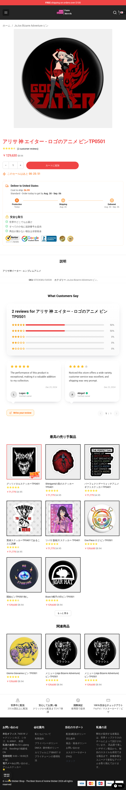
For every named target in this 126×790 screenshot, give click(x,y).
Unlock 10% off (7, 775)
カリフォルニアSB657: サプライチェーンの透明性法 (48, 756)
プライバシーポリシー (46, 743)
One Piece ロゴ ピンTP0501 (98, 540)
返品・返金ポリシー (76, 743)
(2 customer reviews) (27, 148)
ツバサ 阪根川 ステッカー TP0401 (62, 540)
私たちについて (43, 734)
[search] (115, 13)
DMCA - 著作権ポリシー (47, 747)
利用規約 (39, 738)
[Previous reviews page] (101, 413)
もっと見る (63, 613)
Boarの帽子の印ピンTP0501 (59, 596)
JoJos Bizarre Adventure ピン (31, 25)
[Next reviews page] (116, 413)
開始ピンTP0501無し (17, 596)
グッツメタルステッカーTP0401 (23, 483)
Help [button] (120, 786)
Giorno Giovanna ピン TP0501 (22, 673)
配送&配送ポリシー (76, 734)
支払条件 (70, 738)
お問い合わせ (73, 747)
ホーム (6, 25)
